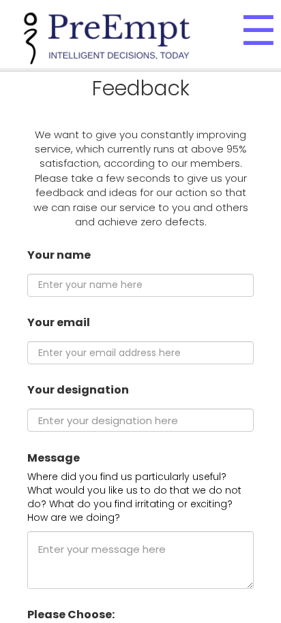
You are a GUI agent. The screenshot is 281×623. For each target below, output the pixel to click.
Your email (58, 322)
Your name (59, 255)
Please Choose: (71, 614)
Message (53, 458)
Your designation (78, 390)
